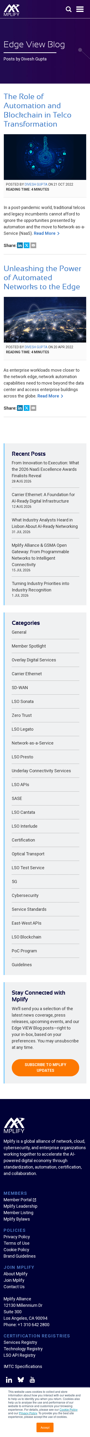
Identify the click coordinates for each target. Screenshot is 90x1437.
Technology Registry (23, 1348)
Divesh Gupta (36, 184)
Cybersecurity (25, 895)
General (19, 632)
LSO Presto (22, 756)
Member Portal (18, 1199)
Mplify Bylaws (17, 1219)
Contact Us (14, 1286)
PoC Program (24, 950)
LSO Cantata (23, 812)
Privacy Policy (28, 1413)
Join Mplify (14, 1280)
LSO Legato (22, 729)
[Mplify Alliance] (14, 1131)
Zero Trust (22, 715)
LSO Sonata (23, 701)
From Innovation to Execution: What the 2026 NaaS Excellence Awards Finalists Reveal (45, 469)
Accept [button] (45, 1427)
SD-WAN (20, 687)
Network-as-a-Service (33, 742)
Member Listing (18, 1212)
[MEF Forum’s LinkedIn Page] (9, 1380)
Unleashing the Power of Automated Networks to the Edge (42, 277)
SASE (17, 798)
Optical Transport (28, 853)
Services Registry (20, 1342)
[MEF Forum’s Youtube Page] (31, 1380)
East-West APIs (27, 923)
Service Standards (29, 909)
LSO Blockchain (26, 936)
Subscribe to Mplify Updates (45, 1067)
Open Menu (80, 9)
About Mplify (16, 1273)
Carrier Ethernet (27, 673)
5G (14, 881)
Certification (23, 839)
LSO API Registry (20, 1355)
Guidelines (22, 964)
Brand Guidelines (20, 1256)
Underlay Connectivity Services (41, 770)
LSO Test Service (28, 867)
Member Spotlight (29, 646)
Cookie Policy (69, 1409)
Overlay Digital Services (34, 659)
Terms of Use (17, 1243)
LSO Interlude (24, 826)
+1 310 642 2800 (33, 1324)
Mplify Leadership (20, 1206)
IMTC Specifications (23, 1366)
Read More (44, 233)
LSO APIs (20, 784)
